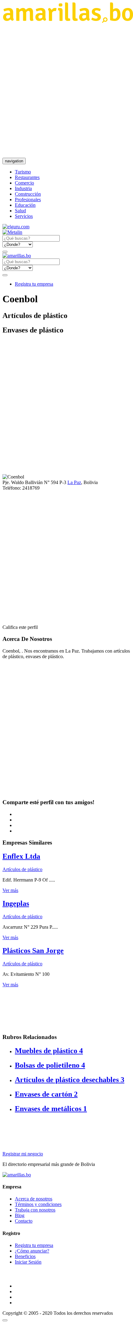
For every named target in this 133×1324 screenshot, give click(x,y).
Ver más (10, 890)
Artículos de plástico (22, 869)
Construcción (28, 194)
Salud (20, 210)
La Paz (74, 482)
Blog (19, 1215)
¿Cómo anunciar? (32, 1250)
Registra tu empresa (34, 284)
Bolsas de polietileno (50, 1065)
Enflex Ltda (21, 856)
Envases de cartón (46, 1094)
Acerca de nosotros (33, 1198)
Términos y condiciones (38, 1204)
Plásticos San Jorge (33, 951)
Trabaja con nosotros (35, 1209)
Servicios (24, 216)
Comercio (24, 182)
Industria (23, 188)
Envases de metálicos (51, 1109)
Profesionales (28, 199)
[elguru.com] (15, 226)
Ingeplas (15, 903)
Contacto (23, 1221)
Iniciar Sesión (28, 1262)
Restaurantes (27, 177)
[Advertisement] (66, 90)
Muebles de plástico (49, 1051)
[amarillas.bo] (16, 1174)
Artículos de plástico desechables (69, 1080)
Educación (25, 205)
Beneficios (25, 1256)
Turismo (23, 171)
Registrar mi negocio (22, 1153)
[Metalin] (12, 232)
